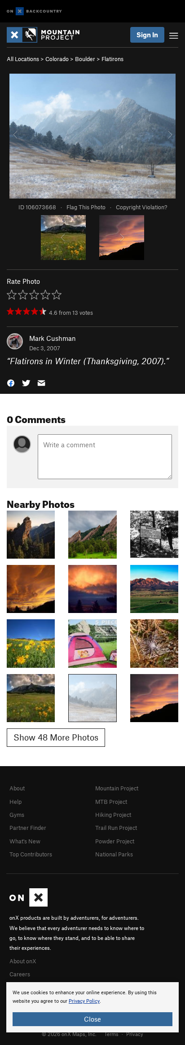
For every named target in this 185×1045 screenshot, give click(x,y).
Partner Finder (27, 827)
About (17, 788)
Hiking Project (113, 814)
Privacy (134, 1034)
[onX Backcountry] (34, 11)
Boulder (85, 58)
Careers (19, 974)
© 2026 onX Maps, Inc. (69, 1034)
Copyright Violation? (141, 207)
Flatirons (112, 58)
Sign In (147, 35)
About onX (22, 961)
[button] (11, 382)
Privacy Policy (84, 1001)
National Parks (114, 854)
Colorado (57, 58)
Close (92, 1019)
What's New (24, 841)
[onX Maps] (28, 904)
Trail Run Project (116, 827)
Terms (111, 1034)
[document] (92, 1007)
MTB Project (111, 801)
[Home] (47, 35)
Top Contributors (30, 854)
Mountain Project (116, 788)
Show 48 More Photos (55, 737)
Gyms (16, 814)
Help (15, 801)
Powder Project (114, 841)
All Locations (23, 58)
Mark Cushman (52, 338)
